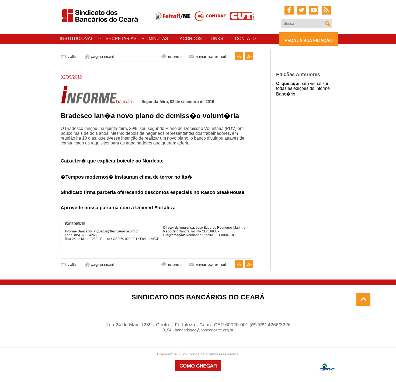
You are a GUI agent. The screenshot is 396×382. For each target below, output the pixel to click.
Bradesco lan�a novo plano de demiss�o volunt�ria (150, 116)
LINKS (217, 38)
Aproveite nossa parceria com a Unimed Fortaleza (118, 207)
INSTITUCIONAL (76, 38)
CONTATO (245, 38)
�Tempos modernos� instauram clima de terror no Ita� (126, 177)
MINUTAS (158, 38)
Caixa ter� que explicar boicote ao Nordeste (112, 161)
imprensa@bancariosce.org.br (116, 231)
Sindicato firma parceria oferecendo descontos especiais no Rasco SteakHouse (152, 192)
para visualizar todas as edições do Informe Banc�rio (303, 88)
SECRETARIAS (121, 38)
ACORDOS (191, 38)
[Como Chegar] (198, 369)
